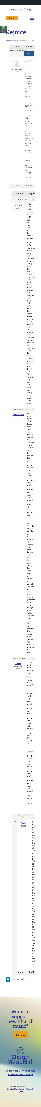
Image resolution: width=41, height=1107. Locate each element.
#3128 (33, 200)
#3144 (33, 658)
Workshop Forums (15, 40)
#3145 (33, 817)
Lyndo (20, 1092)
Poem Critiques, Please (27, 40)
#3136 (33, 409)
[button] (32, 18)
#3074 (29, 53)
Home (7, 40)
